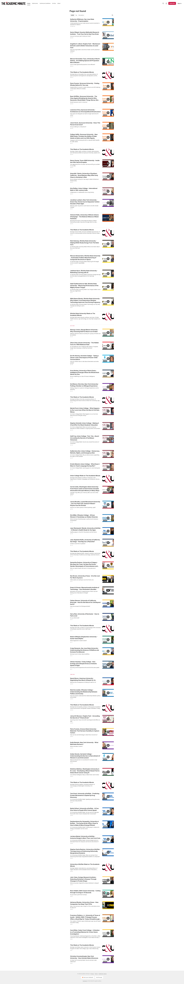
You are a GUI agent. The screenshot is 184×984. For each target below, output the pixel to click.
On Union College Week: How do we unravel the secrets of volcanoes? (84, 442)
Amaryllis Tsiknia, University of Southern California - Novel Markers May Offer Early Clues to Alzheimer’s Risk (84, 175)
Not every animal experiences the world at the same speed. (84, 667)
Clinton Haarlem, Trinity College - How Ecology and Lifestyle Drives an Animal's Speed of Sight (83, 663)
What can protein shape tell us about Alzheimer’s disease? (84, 883)
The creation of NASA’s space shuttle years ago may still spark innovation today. (85, 921)
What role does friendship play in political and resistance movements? (84, 519)
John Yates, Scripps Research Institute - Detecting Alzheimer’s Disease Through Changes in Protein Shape (83, 879)
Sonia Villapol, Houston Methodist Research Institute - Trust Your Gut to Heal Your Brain (84, 33)
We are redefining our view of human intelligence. (82, 376)
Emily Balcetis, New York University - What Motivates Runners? (84, 743)
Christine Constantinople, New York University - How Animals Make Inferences (84, 957)
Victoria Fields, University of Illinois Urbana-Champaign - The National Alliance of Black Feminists (84, 216)
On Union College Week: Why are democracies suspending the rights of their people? (84, 455)
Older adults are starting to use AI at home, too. (82, 579)
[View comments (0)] (81, 28)
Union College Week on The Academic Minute (85, 475)
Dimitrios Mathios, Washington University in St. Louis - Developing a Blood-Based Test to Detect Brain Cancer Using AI (84, 771)
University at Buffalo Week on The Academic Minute (84, 865)
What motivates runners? (76, 746)
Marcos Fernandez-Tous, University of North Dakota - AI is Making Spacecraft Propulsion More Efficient (85, 60)
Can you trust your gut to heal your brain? (80, 36)
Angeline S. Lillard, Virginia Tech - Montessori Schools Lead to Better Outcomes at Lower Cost (85, 45)
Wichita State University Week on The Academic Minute (82, 314)
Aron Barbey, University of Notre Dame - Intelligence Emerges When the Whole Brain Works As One (84, 372)
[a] (108, 22)
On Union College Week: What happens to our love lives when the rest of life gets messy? (84, 414)
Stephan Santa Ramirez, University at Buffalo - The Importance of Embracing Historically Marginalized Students (85, 851)
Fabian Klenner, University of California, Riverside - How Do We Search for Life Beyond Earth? (85, 602)
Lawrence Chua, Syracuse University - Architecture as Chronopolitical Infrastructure (85, 111)
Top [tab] (76, 15)
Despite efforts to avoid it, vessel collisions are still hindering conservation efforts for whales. (85, 87)
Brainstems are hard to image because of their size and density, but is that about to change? (83, 592)
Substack (85, 981)
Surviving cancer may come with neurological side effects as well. (85, 720)
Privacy (92, 973)
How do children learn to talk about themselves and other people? (84, 362)
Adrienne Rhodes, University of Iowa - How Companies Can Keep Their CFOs (84, 903)
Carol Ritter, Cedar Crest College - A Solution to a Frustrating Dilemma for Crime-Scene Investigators (85, 932)
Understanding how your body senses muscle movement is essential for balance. (85, 23)
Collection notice (103, 973)
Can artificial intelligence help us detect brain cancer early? (84, 774)
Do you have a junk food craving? (78, 894)
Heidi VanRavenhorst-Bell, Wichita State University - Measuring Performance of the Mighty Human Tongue (84, 285)
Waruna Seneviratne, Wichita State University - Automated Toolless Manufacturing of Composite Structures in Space (85, 257)
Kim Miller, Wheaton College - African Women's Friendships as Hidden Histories (84, 516)
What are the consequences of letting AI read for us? (83, 682)
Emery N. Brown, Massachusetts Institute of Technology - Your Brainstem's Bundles (84, 588)
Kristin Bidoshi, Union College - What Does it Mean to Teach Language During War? (84, 465)
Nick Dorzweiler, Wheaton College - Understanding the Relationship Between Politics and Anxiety (83, 692)
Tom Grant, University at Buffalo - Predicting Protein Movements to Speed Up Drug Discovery (84, 795)
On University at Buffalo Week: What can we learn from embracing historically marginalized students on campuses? (85, 855)
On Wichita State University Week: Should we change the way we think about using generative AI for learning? (85, 275)
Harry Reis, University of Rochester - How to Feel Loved (84, 615)
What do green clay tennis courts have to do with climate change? (84, 206)
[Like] (71, 28)
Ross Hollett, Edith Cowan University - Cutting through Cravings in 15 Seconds (85, 891)
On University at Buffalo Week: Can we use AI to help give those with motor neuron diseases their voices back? (84, 813)
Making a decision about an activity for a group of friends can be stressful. (85, 334)
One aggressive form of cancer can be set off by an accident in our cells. (85, 165)
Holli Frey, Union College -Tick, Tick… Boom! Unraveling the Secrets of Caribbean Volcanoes (84, 438)
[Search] (163, 3)
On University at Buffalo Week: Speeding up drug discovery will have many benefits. (85, 800)
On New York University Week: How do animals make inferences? (83, 960)
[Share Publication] (166, 3)
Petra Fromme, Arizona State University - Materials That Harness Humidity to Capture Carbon (84, 731)
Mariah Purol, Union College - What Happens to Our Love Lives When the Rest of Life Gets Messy (85, 410)
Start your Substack (88, 977)
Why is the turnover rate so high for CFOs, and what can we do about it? (85, 906)
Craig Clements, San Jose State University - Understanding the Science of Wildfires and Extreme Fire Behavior (84, 650)
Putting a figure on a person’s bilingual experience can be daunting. (84, 388)
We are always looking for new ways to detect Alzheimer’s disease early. (84, 179)
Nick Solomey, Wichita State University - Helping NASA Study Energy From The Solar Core (84, 242)
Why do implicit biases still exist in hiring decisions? (83, 568)
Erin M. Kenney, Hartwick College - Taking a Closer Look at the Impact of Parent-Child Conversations (84, 357)
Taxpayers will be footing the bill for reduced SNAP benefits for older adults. (84, 140)
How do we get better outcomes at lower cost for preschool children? (85, 50)
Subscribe (172, 3)
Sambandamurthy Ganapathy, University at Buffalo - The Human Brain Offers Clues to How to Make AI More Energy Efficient (84, 823)
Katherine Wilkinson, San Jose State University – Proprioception (82, 20)
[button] (28, 3)
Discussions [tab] (81, 15)
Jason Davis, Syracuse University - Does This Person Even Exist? (85, 124)
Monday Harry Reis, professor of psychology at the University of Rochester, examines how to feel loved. (85, 628)
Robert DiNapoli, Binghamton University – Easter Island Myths (83, 637)
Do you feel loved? (74, 618)
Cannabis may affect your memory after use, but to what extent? (84, 493)
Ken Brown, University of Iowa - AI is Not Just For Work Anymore (85, 577)
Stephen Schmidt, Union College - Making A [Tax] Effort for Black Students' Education (84, 424)
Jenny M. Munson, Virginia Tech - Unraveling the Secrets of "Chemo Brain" (85, 717)
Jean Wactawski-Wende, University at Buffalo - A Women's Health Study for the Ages (85, 529)
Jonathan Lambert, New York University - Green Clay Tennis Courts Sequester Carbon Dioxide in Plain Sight (84, 202)
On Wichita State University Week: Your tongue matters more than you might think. (85, 290)
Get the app (99, 977)
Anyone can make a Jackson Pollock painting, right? (83, 507)
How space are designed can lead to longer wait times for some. (84, 114)
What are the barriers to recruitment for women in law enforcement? (83, 760)
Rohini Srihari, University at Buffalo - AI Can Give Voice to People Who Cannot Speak (84, 809)
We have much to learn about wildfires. (80, 654)
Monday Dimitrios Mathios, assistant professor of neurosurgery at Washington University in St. (82, 785)
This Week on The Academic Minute (82, 72)
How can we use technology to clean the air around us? (83, 734)
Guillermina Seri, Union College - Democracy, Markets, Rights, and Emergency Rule (85, 452)
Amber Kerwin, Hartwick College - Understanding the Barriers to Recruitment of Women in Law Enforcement (85, 756)
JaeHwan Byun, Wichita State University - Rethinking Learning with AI (84, 271)
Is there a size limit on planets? (77, 543)
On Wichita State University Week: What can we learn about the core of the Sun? (85, 247)
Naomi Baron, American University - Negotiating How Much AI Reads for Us (83, 679)
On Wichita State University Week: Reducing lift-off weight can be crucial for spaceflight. (84, 262)
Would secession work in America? (78, 102)
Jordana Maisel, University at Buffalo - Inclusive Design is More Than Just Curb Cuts (85, 837)
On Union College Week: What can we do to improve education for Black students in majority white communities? (85, 427)
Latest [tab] (72, 15)
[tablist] (77, 15)
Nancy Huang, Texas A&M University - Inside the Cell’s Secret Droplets (84, 161)
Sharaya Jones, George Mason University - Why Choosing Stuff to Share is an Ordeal (84, 330)
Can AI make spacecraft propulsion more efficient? (82, 64)
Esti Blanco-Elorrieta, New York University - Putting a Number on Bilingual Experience (84, 385)
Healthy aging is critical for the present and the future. (83, 532)
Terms (96, 973)
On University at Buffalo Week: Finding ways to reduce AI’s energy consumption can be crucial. (84, 827)
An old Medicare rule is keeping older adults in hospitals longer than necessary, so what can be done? (84, 347)
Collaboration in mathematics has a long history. (82, 192)
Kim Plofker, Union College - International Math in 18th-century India (83, 189)
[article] (92, 24)
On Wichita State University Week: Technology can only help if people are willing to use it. (85, 305)
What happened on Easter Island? (78, 640)
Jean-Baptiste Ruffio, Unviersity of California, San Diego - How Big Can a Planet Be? (85, 540)
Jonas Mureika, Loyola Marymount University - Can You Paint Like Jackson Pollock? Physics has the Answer (85, 503)
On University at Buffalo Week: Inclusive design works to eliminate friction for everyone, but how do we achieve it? (84, 840)
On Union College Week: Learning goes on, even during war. (85, 468)
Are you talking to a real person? (78, 126)
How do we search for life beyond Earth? (80, 606)
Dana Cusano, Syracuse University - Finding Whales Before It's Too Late (84, 84)
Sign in (179, 3)
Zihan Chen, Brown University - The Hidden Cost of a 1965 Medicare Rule (84, 343)
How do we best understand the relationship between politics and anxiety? (85, 696)
